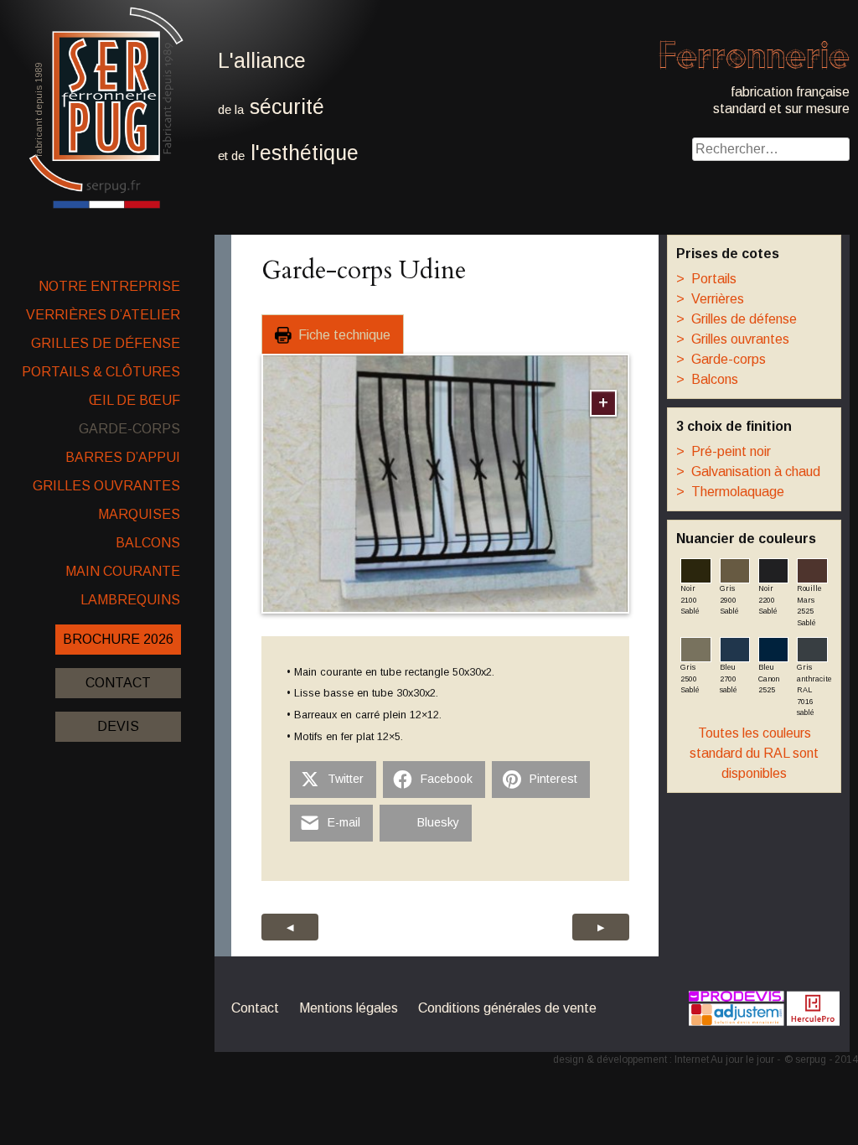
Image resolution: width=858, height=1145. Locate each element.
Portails (706, 279)
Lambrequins (130, 600)
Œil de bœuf (134, 400)
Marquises (139, 514)
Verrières (710, 299)
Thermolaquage (730, 491)
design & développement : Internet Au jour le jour (663, 1059)
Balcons (148, 543)
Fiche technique (341, 335)
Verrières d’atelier (103, 315)
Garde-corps (129, 429)
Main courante (122, 571)
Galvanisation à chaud (748, 471)
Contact (118, 683)
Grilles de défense (105, 343)
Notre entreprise (109, 286)
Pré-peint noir (723, 451)
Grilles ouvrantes (106, 486)
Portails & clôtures (101, 372)
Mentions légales (348, 1008)
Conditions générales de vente (507, 1008)
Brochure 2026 (118, 639)
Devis (118, 726)
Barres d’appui (122, 457)
